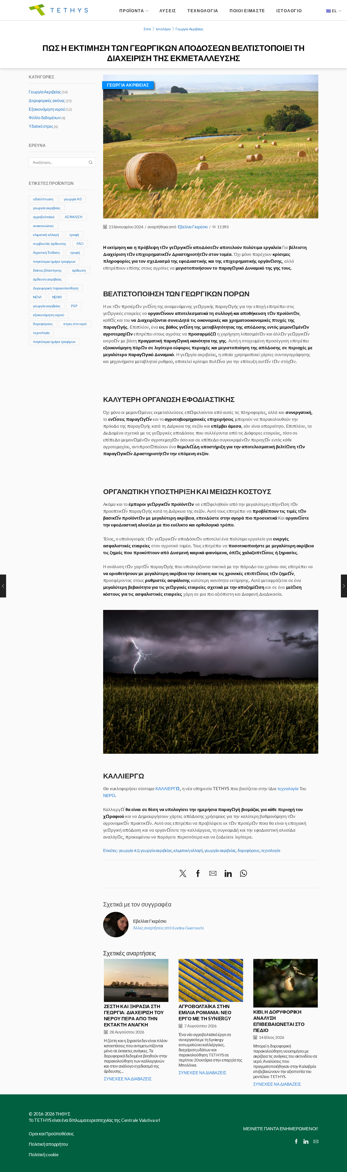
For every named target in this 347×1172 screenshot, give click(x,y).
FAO (80, 243)
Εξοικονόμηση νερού (47, 109)
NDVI (37, 297)
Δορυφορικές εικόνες (47, 100)
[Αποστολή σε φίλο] (212, 873)
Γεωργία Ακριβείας (189, 29)
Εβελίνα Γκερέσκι (193, 226)
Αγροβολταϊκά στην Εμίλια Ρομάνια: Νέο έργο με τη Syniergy (205, 1012)
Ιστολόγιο (163, 29)
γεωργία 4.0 (129, 850)
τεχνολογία (287, 788)
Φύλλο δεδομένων (45, 117)
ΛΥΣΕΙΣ (168, 10)
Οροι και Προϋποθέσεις (51, 1133)
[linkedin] (228, 873)
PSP (74, 306)
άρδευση (79, 270)
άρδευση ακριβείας (47, 279)
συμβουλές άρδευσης (49, 243)
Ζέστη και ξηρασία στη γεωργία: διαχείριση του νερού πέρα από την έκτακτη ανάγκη (134, 1015)
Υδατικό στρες (41, 126)
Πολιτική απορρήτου (48, 1144)
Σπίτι (147, 29)
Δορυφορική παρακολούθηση (55, 288)
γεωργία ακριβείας (156, 850)
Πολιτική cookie (44, 1154)
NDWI (57, 297)
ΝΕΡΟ (109, 795)
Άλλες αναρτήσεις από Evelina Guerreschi (168, 927)
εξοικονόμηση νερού (48, 315)
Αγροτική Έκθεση (46, 252)
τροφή (74, 234)
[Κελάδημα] (183, 873)
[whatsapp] (243, 873)
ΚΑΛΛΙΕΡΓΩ (167, 788)
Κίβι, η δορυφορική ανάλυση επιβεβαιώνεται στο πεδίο (279, 1021)
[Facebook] (198, 873)
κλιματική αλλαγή (188, 850)
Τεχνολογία (202, 10)
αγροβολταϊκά (43, 217)
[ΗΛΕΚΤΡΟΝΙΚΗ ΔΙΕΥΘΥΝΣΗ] (315, 1141)
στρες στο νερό (74, 324)
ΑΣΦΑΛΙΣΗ (73, 217)
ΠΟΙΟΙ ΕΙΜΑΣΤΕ (247, 10)
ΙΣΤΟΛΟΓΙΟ (289, 10)
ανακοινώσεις (43, 226)
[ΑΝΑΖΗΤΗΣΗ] (91, 162)
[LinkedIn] (306, 1141)
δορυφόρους (249, 850)
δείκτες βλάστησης (47, 270)
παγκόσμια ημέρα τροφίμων (54, 261)
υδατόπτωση (43, 199)
